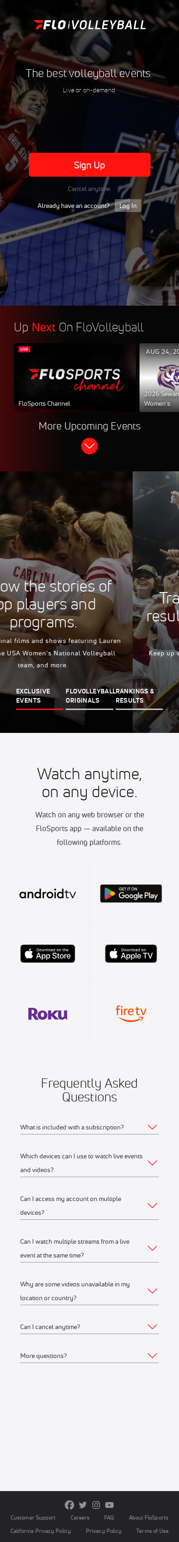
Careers (80, 1517)
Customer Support (33, 1517)
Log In (128, 205)
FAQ (109, 1517)
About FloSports (148, 1517)
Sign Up (90, 165)
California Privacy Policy (41, 1530)
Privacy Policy (104, 1530)
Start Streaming (74, 386)
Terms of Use (152, 1530)
